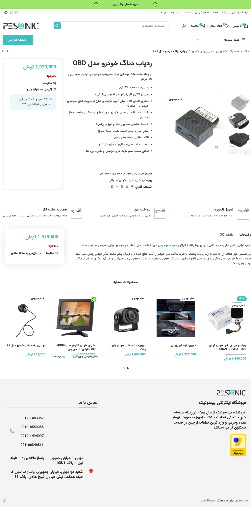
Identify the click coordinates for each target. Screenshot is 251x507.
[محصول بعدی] (2, 51)
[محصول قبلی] (12, 51)
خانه (246, 51)
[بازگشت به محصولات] (7, 51)
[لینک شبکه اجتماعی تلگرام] (6, 13)
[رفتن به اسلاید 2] (124, 368)
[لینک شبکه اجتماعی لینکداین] (117, 187)
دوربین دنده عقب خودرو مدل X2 (26, 345)
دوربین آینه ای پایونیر (183, 345)
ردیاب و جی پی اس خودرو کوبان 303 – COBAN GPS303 (227, 347)
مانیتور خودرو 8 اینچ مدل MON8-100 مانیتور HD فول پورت (76, 347)
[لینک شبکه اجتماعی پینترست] (122, 187)
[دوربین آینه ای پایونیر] (176, 318)
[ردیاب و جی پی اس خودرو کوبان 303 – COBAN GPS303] (226, 318)
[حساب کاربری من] (184, 26)
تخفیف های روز (17, 40)
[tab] (226, 235)
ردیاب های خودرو (168, 245)
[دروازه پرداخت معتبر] (238, 445)
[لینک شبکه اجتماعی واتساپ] (11, 13)
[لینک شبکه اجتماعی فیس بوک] (132, 187)
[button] (232, 152)
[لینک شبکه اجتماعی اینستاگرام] (17, 13)
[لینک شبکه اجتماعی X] (127, 187)
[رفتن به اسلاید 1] (128, 368)
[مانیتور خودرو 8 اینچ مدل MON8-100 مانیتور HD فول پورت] (75, 318)
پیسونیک (222, 500)
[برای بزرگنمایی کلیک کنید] (217, 147)
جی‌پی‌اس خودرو (201, 51)
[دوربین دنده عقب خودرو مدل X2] (25, 318)
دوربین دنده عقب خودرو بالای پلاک (128, 347)
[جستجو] (57, 25)
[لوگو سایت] (21, 25)
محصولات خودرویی (227, 51)
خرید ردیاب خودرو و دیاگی (124, 180)
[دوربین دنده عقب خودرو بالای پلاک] (125, 318)
